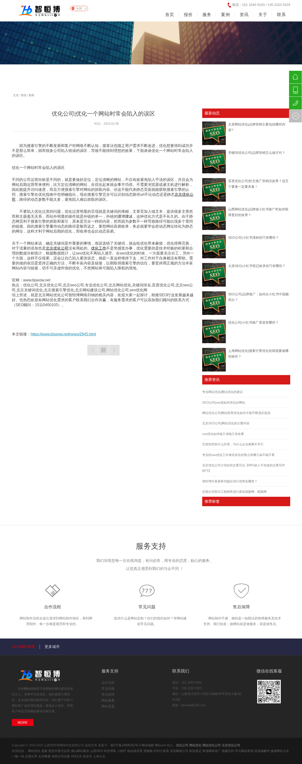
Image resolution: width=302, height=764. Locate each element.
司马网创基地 (244, 751)
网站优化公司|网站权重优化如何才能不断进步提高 (236, 413)
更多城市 (52, 647)
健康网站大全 (280, 751)
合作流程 (52, 607)
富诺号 (88, 756)
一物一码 (18, 756)
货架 (44, 751)
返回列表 (103, 350)
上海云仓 (99, 756)
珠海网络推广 (212, 751)
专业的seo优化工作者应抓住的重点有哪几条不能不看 (238, 455)
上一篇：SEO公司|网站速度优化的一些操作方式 (92, 350)
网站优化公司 (211, 745)
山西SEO (97, 751)
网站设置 (108, 706)
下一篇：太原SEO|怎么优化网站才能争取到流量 (114, 350)
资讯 (23, 95)
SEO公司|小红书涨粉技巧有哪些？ (253, 237)
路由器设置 (135, 751)
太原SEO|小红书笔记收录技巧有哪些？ (256, 266)
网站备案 (108, 700)
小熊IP (122, 751)
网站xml (160, 745)
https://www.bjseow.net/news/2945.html (63, 334)
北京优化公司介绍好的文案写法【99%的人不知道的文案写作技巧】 (243, 467)
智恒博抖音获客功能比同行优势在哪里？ (229, 481)
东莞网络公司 (179, 751)
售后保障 (241, 607)
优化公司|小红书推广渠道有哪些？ (253, 322)
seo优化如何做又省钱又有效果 (223, 434)
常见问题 (146, 607)
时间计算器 (162, 751)
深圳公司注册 (61, 756)
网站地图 (148, 745)
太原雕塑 (44, 756)
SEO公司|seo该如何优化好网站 (223, 402)
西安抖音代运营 (59, 751)
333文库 (77, 756)
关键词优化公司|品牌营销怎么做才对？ (256, 152)
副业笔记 (195, 751)
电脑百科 (228, 751)
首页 (169, 14)
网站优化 (30, 688)
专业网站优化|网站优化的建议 (222, 392)
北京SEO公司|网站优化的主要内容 (225, 423)
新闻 (31, 95)
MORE (23, 722)
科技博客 (110, 751)
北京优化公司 (57, 248)
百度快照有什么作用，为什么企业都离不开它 (233, 444)
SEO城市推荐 (23, 647)
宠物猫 (148, 751)
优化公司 (182, 745)
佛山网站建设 (80, 751)
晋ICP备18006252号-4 (125, 745)
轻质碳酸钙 (262, 751)
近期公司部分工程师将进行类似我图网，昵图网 (234, 491)
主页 (16, 95)
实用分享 (31, 756)
